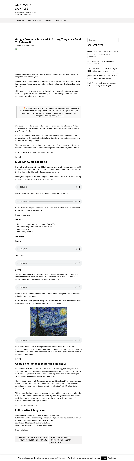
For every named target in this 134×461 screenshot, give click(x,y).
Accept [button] (104, 458)
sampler (19, 45)
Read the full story (22, 430)
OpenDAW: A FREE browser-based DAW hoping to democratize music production (102, 54)
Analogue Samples (23, 6)
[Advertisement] (77, 7)
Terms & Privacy (61, 20)
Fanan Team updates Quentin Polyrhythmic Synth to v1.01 (33, 439)
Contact (48, 20)
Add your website (34, 20)
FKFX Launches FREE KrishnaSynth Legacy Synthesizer (61, 440)
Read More (112, 458)
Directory (20, 20)
